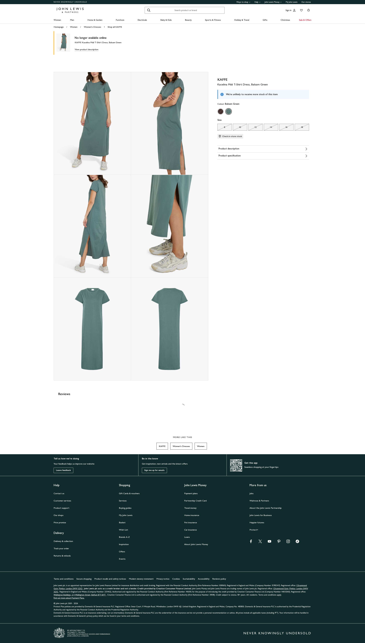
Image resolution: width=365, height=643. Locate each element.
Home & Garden (94, 20)
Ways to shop (242, 2)
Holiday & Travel (241, 20)
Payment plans (191, 493)
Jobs (252, 493)
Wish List (123, 529)
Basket (122, 522)
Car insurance (190, 529)
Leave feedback (63, 470)
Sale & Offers (305, 20)
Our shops (58, 515)
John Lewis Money (272, 2)
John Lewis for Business (261, 515)
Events (122, 558)
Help (256, 2)
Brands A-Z (124, 537)
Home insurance (191, 515)
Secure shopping (84, 578)
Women (57, 20)
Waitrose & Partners (259, 500)
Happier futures (257, 522)
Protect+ (254, 529)
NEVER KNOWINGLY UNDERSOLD (70, 2)
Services (123, 500)
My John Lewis (291, 2)
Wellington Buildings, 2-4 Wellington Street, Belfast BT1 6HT (80, 595)
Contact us (59, 493)
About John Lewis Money (196, 544)
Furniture (120, 20)
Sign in (288, 10)
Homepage (59, 27)
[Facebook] (251, 542)
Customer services (62, 500)
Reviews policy (219, 578)
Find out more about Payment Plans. (69, 598)
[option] (220, 111)
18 (299, 128)
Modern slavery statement (141, 578)
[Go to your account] (294, 10)
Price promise (60, 522)
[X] (260, 542)
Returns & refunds (62, 555)
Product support (61, 508)
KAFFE (162, 446)
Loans (187, 537)
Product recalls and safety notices (110, 578)
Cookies (176, 578)
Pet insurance (190, 522)
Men (72, 20)
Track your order (61, 548)
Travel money (190, 508)
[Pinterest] (279, 542)
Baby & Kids (166, 20)
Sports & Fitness (213, 20)
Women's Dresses (92, 27)
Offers (122, 551)
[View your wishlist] (301, 10)
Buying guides (125, 508)
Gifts (265, 20)
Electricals (142, 20)
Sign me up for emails (154, 470)
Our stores (306, 2)
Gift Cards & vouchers (129, 493)
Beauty (188, 20)
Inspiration (124, 544)
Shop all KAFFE (115, 27)
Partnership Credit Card (195, 500)
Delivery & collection (63, 541)
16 (283, 128)
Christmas (285, 20)
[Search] (148, 10)
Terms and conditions (64, 578)
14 (268, 128)
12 (252, 128)
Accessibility (203, 578)
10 (237, 128)
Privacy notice (162, 578)
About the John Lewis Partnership (266, 508)
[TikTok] (297, 542)
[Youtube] (269, 542)
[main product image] (65, 43)
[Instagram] (288, 542)
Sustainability (189, 578)
